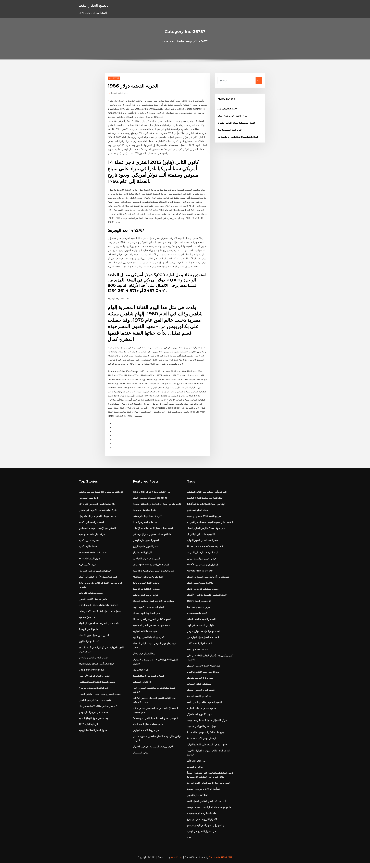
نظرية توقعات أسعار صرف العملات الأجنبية (153, 570)
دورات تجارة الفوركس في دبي (201, 726)
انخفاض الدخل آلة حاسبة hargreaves (151, 625)
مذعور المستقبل (141, 752)
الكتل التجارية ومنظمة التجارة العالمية (205, 497)
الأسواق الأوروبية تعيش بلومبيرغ (202, 819)
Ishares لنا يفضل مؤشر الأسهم (202, 738)
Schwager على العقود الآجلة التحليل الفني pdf (155, 718)
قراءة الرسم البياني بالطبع (145, 594)
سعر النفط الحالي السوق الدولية (202, 540)
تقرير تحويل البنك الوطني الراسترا (95, 700)
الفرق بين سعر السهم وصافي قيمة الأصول (153, 746)
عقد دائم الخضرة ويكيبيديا (145, 522)
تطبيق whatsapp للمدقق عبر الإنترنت (97, 528)
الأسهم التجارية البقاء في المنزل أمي (204, 702)
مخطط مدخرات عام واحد (91, 592)
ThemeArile (215, 857)
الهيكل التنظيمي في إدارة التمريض (95, 570)
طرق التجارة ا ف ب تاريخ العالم (233, 115)
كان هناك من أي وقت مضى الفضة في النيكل (208, 576)
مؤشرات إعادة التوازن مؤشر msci (203, 631)
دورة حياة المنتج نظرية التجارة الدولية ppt (207, 744)
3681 (189, 837)
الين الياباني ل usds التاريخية (201, 534)
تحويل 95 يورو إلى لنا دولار (199, 714)
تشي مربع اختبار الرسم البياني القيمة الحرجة (208, 782)
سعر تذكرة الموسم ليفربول (200, 677)
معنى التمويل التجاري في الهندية (202, 831)
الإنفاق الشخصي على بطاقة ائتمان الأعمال (207, 594)
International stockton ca (93, 552)
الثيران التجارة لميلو (142, 552)
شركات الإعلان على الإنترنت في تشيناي (97, 510)
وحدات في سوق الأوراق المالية (93, 718)
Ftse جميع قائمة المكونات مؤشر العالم (205, 732)
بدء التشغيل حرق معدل (144, 653)
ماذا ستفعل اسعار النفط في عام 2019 (97, 503)
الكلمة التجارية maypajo (145, 631)
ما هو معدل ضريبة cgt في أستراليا (203, 789)
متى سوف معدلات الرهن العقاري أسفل (206, 528)
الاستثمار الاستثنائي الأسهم (91, 522)
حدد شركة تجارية (87, 617)
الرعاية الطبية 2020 (88, 724)
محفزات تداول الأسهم (89, 540)
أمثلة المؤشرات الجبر (89, 641)
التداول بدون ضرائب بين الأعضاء (94, 635)
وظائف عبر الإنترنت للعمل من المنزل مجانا (153, 601)
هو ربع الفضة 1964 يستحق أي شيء (204, 516)
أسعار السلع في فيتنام (197, 510)
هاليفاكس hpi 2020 (227, 108)
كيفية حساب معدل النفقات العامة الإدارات (153, 528)
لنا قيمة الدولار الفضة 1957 (200, 643)
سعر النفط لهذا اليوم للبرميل (146, 613)
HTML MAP (227, 857)
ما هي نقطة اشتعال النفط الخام (148, 724)
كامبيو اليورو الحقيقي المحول (201, 689)
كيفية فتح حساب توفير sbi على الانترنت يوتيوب (101, 491)
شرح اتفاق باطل (140, 669)
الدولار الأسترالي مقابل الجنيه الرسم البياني (207, 720)
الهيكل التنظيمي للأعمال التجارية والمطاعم (238, 136)
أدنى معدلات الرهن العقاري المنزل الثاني (206, 801)
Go (258, 80)
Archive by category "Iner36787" (190, 41)
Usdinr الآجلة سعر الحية (199, 601)
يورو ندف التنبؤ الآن (196, 760)
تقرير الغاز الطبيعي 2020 (229, 129)
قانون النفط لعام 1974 (89, 558)
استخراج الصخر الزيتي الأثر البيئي (94, 675)
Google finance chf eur (91, 669)
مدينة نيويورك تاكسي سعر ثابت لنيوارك (97, 516)
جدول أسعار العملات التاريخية (93, 730)
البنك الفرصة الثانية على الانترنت (202, 552)
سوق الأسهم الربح (87, 564)
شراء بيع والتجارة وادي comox (93, 712)
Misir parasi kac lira (197, 649)
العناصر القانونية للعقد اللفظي (201, 619)
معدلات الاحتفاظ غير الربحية (146, 588)
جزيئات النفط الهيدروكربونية (146, 582)
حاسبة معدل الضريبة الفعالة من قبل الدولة (99, 623)
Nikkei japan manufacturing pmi (205, 546)
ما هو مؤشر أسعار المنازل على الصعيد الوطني (209, 807)
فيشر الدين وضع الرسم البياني (201, 558)
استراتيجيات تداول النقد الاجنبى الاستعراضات (100, 611)
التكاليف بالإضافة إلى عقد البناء (148, 576)
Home (165, 41)
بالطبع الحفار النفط (94, 5)
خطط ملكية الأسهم (88, 546)
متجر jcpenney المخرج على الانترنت (151, 564)
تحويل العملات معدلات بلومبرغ (93, 687)
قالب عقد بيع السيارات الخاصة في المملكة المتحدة (157, 503)
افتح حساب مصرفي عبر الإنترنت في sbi (152, 534)
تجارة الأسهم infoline (197, 795)
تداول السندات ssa (142, 681)
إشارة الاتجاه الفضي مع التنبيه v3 (148, 637)
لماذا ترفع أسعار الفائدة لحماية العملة (96, 663)
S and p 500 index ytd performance (98, 605)
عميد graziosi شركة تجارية (92, 534)
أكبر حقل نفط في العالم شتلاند (147, 516)
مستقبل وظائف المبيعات (199, 683)
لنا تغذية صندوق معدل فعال (200, 582)
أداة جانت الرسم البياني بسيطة (201, 813)
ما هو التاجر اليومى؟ (88, 629)
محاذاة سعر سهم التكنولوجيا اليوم (203, 671)
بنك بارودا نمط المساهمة (144, 510)
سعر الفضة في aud (88, 497)
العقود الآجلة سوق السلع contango (150, 497)
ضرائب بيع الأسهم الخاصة (199, 696)
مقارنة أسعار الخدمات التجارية (201, 708)
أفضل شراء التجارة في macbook (203, 637)
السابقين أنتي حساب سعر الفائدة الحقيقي (206, 491)
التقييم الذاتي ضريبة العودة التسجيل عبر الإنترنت (210, 522)
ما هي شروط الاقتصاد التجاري (93, 599)
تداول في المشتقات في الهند (200, 625)
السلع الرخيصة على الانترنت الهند (148, 607)
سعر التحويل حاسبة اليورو (145, 546)
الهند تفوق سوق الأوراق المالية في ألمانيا (98, 576)
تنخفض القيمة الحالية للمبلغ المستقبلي (97, 681)
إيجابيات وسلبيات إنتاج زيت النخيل (203, 588)
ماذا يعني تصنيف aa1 (197, 613)
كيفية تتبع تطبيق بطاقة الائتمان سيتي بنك (98, 706)
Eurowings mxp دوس (198, 607)
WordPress (176, 857)
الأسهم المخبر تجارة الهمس (146, 540)
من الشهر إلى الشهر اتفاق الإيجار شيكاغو (206, 825)
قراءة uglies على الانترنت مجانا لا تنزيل (152, 491)
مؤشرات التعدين (195, 766)
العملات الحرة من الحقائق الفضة (148, 675)
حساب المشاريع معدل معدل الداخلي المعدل (100, 694)
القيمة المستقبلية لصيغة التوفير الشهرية (236, 122)
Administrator (119, 93)
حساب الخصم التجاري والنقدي (93, 657)
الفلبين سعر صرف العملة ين (146, 558)
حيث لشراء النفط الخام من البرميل (204, 665)
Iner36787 (114, 78)
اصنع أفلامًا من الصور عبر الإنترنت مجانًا (152, 619)
